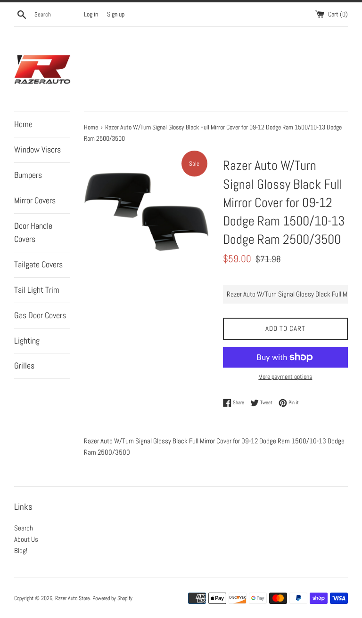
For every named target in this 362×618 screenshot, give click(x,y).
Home (23, 124)
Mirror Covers (35, 200)
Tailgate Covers (38, 264)
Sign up (115, 14)
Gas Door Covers (40, 315)
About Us (26, 539)
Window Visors (37, 149)
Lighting (27, 340)
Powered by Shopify (112, 598)
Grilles (24, 365)
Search (23, 527)
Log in (91, 14)
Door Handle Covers (33, 232)
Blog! (20, 550)
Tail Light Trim (36, 289)
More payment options (285, 376)
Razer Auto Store (72, 598)
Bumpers (28, 174)
